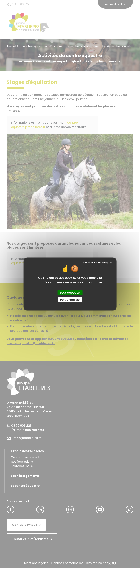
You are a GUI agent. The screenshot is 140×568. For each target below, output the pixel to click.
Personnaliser (70, 299)
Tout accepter (70, 292)
